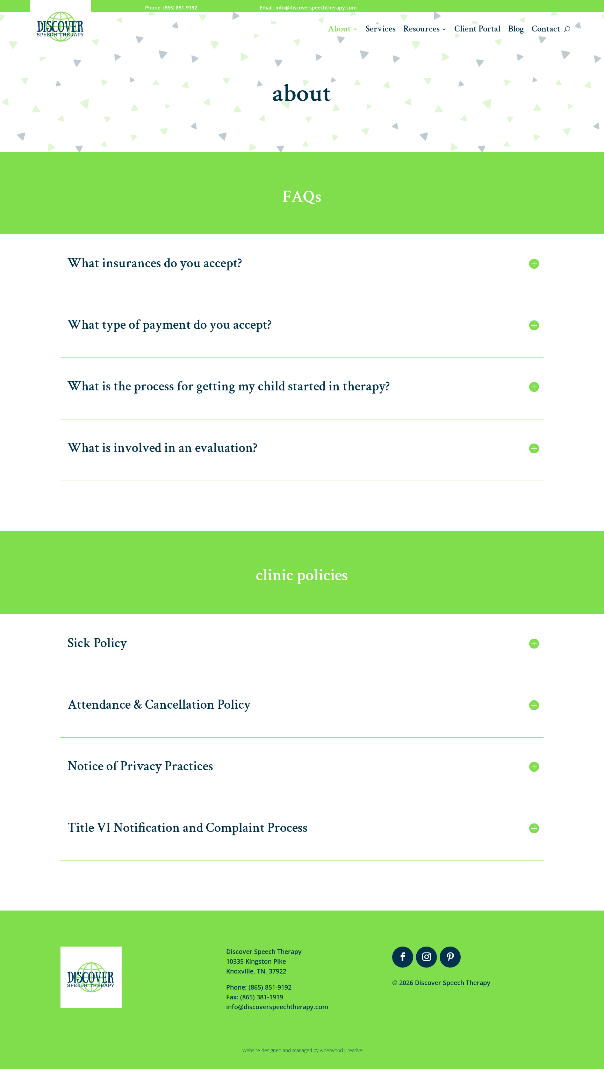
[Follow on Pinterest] (450, 957)
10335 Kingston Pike (256, 961)
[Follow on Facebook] (402, 957)
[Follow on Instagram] (426, 957)
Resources (421, 30)
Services (381, 30)
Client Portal (477, 30)
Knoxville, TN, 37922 (256, 971)
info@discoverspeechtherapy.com (277, 1007)
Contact (546, 30)
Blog (516, 30)
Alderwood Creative (341, 1050)
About (339, 30)
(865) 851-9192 (270, 987)
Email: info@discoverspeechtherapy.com (308, 7)
